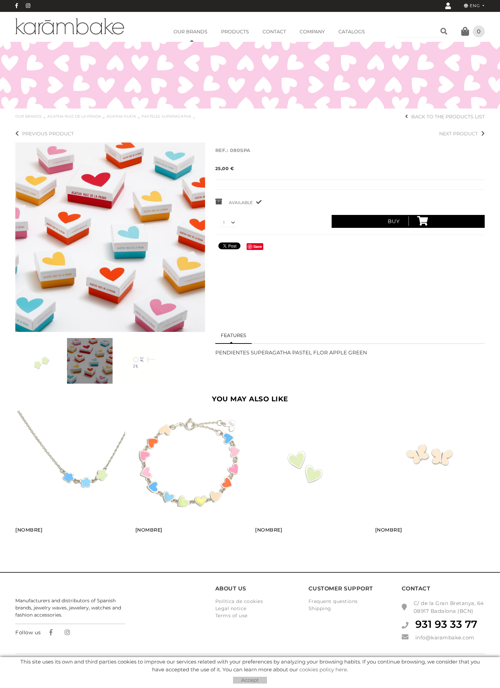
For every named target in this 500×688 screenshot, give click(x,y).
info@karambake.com (444, 637)
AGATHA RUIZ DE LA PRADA (74, 116)
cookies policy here (323, 669)
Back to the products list (448, 117)
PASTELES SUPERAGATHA (166, 116)
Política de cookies (239, 601)
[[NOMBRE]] (110, 236)
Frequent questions (333, 601)
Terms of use (231, 616)
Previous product (48, 134)
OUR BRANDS (28, 116)
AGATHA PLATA (121, 116)
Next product (458, 134)
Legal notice (231, 608)
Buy (394, 221)
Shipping (320, 608)
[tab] (233, 336)
